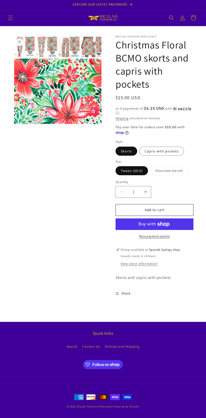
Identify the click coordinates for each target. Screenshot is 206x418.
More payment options (154, 236)
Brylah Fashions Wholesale (95, 406)
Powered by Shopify (126, 406)
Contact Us (91, 346)
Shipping (122, 118)
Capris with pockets (162, 151)
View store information (139, 263)
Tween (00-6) (132, 170)
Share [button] (126, 293)
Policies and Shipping (122, 346)
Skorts (126, 151)
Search (72, 346)
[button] (10, 17)
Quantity (122, 182)
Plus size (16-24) (172, 171)
